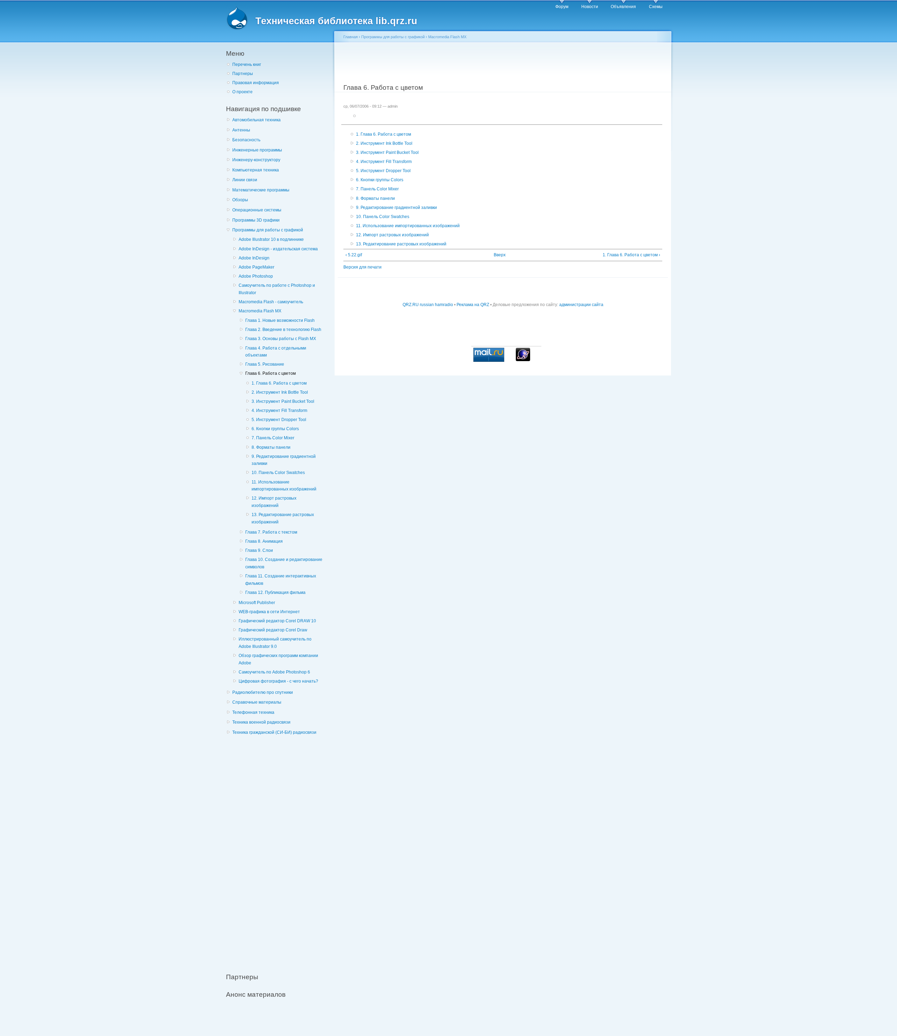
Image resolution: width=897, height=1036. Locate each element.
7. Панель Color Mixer (273, 437)
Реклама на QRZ (473, 304)
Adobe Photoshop (256, 276)
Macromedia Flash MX (260, 311)
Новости (589, 6)
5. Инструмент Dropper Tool (279, 419)
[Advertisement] (278, 850)
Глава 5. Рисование (264, 364)
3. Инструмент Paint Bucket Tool (283, 401)
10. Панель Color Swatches (278, 472)
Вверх (500, 254)
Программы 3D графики (256, 220)
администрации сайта (581, 304)
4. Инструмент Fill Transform (279, 410)
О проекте (242, 91)
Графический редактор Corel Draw (273, 630)
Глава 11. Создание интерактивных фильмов (280, 580)
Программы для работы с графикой (267, 230)
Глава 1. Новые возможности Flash (280, 320)
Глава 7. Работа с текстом (271, 532)
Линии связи (244, 179)
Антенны (241, 130)
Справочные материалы (256, 702)
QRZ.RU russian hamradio (428, 304)
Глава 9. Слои (259, 550)
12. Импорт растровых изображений (274, 502)
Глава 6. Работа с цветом (270, 373)
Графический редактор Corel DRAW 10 (277, 620)
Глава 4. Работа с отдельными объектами (275, 352)
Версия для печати (362, 267)
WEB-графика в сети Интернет (269, 611)
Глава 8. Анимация (264, 541)
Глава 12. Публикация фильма (275, 592)
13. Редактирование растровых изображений (283, 518)
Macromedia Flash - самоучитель (271, 301)
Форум (561, 6)
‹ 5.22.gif (353, 254)
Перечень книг (246, 64)
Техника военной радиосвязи (261, 722)
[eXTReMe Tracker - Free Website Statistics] (523, 359)
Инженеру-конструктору (256, 159)
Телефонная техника (253, 712)
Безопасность (246, 139)
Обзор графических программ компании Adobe (278, 659)
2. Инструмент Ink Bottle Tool (280, 392)
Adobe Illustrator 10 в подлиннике (271, 239)
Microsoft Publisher (257, 602)
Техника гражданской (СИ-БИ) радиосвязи (274, 732)
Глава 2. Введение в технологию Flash (283, 329)
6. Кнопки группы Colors (275, 428)
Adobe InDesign (254, 258)
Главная (350, 37)
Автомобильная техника (256, 119)
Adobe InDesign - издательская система (278, 248)
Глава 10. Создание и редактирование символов (283, 563)
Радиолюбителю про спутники (262, 692)
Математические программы (260, 190)
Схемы (656, 6)
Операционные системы (256, 210)
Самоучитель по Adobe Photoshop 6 (274, 672)
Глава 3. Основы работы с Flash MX (280, 338)
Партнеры (242, 73)
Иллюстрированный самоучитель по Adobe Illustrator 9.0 (275, 643)
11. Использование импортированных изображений (284, 486)
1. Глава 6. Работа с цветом (279, 383)
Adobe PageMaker (256, 267)
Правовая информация (255, 82)
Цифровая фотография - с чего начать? (278, 681)
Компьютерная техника (255, 170)
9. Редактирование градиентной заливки (284, 460)
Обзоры (240, 199)
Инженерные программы (257, 150)
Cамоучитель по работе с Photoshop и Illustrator (277, 289)
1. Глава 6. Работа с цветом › (631, 254)
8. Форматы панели (271, 447)
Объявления (623, 6)
